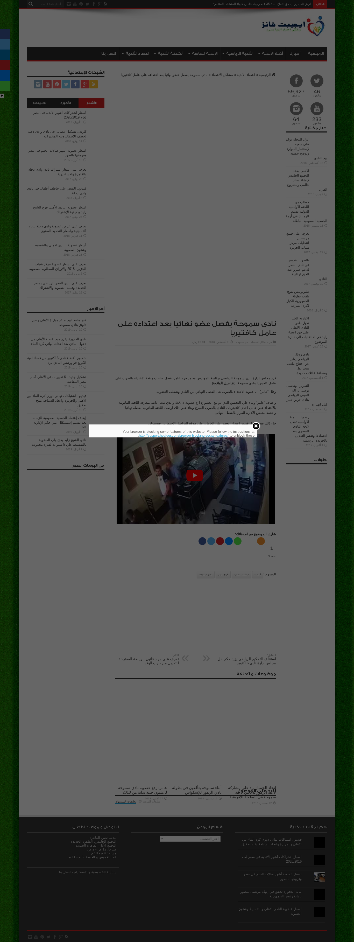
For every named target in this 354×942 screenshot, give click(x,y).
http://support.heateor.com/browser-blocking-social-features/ (184, 435)
